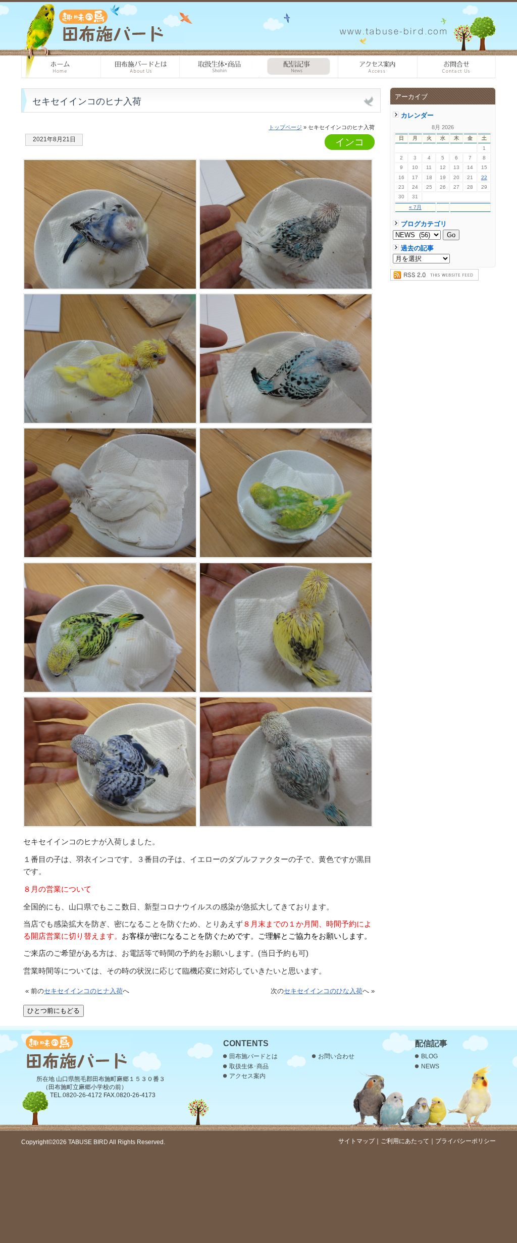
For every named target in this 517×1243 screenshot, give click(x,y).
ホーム (60, 67)
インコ (349, 142)
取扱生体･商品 (219, 67)
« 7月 (415, 207)
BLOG (429, 1056)
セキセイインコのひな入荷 (323, 991)
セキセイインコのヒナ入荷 (83, 991)
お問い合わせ (457, 67)
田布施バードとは (140, 67)
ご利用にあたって (405, 1141)
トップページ (285, 127)
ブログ (298, 67)
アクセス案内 (378, 67)
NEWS (430, 1066)
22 (484, 177)
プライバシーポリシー (465, 1141)
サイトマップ (356, 1141)
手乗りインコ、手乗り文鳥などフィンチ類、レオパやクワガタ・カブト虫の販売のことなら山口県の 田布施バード (103, 25)
